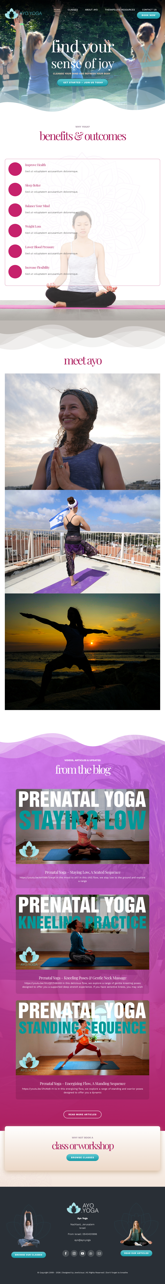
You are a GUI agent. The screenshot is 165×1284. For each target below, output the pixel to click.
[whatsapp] (90, 1253)
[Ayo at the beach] (82, 594)
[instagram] (74, 1253)
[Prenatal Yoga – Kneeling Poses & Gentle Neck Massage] (82, 932)
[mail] (99, 1253)
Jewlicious (79, 1272)
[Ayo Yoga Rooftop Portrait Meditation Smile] (82, 374)
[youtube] (82, 1253)
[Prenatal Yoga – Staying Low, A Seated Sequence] (82, 826)
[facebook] (65, 1253)
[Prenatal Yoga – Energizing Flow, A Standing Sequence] (82, 1037)
